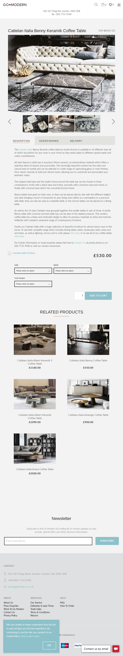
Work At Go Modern (14, 609)
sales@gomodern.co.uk (20, 586)
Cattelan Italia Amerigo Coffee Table (88, 415)
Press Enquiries (11, 606)
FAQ (62, 603)
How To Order (67, 606)
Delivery (76, 141)
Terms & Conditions (40, 612)
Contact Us (79, 243)
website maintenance (64, 635)
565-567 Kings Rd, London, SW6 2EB (61, 11)
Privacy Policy (10, 616)
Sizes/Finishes (49, 141)
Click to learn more (30, 636)
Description (21, 141)
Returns (34, 616)
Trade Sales (35, 609)
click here (74, 233)
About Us (8, 603)
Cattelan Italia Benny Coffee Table (88, 360)
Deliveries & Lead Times (42, 606)
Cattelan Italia (25, 150)
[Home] (15, 8)
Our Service (36, 603)
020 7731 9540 (63, 14)
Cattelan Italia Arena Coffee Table (34, 469)
